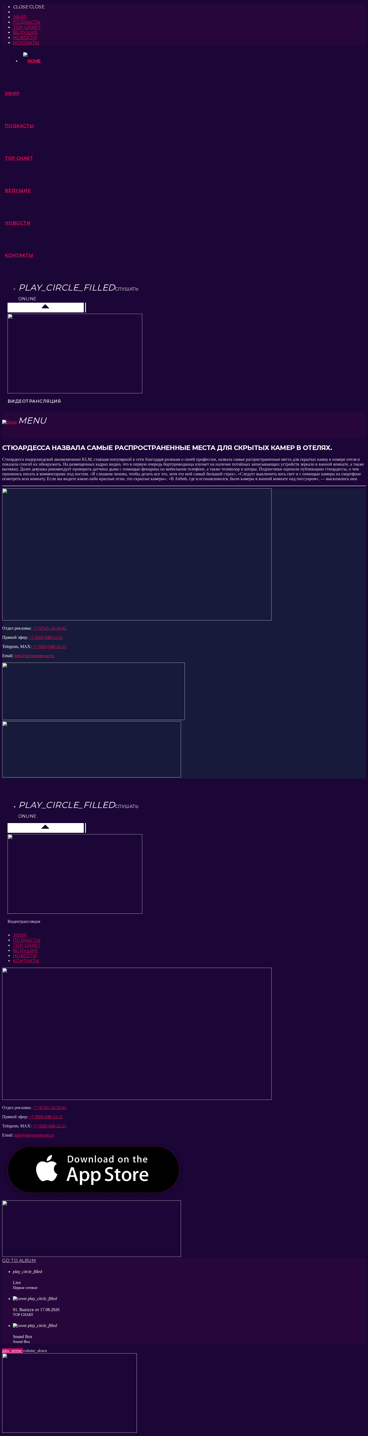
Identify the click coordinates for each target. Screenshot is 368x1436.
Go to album (19, 1260)
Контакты (26, 42)
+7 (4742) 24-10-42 (49, 628)
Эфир (20, 17)
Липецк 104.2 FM (27, 307)
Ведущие (25, 32)
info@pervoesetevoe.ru (34, 655)
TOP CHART (27, 27)
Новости (25, 37)
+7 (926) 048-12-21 (45, 637)
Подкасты (27, 22)
